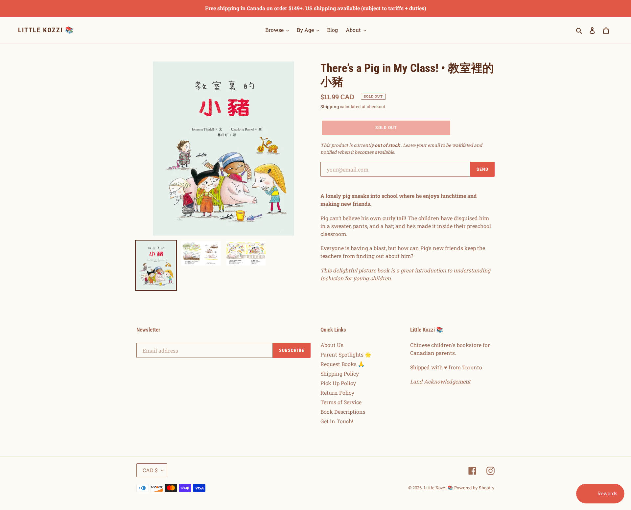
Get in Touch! (336, 421)
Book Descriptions (342, 411)
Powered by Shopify (474, 488)
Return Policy (337, 392)
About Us (331, 344)
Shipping (329, 106)
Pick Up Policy (338, 383)
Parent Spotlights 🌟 (345, 354)
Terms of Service (341, 402)
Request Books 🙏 (342, 363)
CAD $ (150, 470)
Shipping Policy (339, 373)
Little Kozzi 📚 (46, 30)
